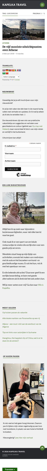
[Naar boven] (42, 448)
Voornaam (9, 153)
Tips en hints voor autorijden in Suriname (19, 332)
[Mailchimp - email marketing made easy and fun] (23, 176)
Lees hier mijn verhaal (24, 437)
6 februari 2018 (8, 54)
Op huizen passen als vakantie (14, 312)
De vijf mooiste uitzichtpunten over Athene (22, 48)
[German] (7, 70)
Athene (5, 43)
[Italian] (16, 70)
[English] (3, 70)
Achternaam (10, 161)
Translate (17, 79)
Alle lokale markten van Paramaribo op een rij (21, 318)
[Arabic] (3, 73)
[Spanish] (13, 70)
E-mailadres (11, 145)
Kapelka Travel (14, 4)
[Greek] (19, 70)
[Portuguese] (10, 70)
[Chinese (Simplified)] (7, 73)
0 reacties (20, 54)
